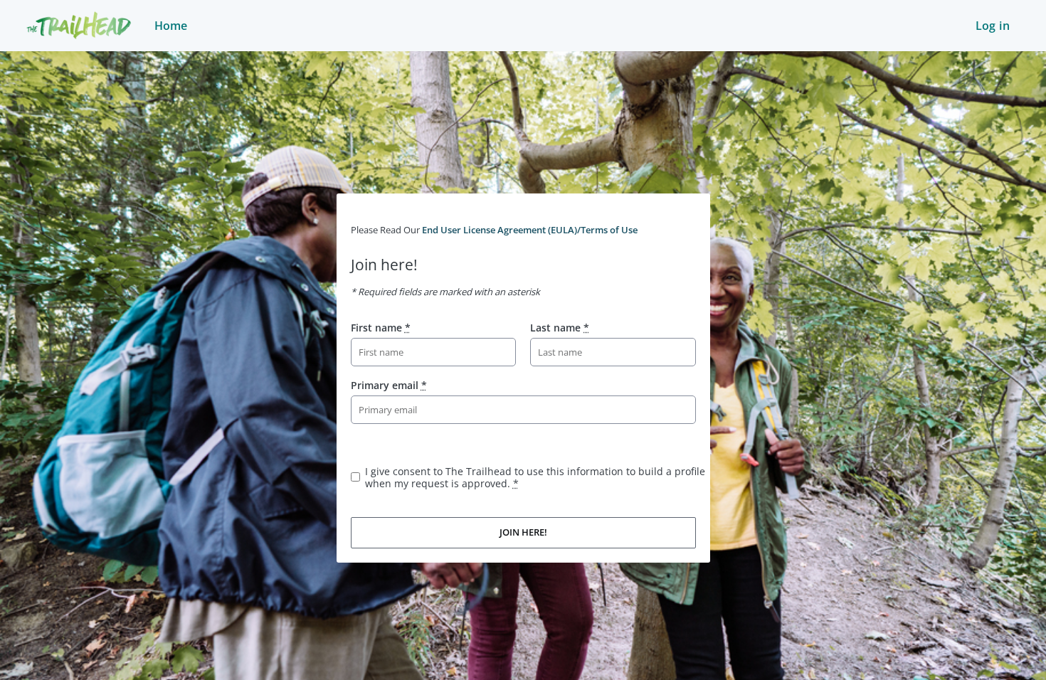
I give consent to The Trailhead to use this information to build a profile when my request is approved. (535, 476)
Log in (993, 25)
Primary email (389, 385)
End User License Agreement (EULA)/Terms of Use (530, 229)
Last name (559, 327)
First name (381, 327)
